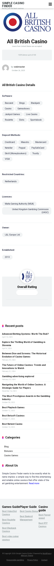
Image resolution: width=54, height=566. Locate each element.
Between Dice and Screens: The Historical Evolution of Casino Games (24, 355)
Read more (34, 483)
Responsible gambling (15, 560)
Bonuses (8, 451)
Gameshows (24, 108)
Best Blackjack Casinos (9, 530)
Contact (44, 560)
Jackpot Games (12, 114)
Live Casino (31, 114)
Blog (6, 446)
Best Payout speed (44, 516)
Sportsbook (36, 120)
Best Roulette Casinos (8, 521)
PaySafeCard (37, 148)
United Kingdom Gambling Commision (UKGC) (30, 211)
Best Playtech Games (13, 407)
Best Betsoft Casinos (13, 415)
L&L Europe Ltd (12, 234)
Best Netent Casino (12, 424)
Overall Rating (27, 287)
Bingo (22, 103)
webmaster (19, 66)
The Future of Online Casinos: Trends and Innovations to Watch (24, 367)
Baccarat (9, 103)
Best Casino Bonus (29, 511)
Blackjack (35, 103)
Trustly (35, 153)
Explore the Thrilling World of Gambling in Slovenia (23, 344)
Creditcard (10, 142)
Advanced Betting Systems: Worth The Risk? (25, 334)
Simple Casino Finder (13, 4)
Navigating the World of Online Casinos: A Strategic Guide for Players (24, 386)
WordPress (47, 553)
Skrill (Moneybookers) (15, 153)
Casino (8, 108)
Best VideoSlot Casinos (9, 513)
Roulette (9, 120)
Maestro (25, 142)
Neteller (9, 148)
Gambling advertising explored (18, 376)
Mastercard (40, 142)
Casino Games (11, 455)
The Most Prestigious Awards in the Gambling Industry (26, 398)
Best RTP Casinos (43, 525)
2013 (7, 257)
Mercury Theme (27, 556)
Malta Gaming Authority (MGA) (19, 203)
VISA (7, 159)
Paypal (22, 148)
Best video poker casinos (10, 538)
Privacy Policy (32, 560)
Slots (21, 120)
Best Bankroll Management (26, 518)
